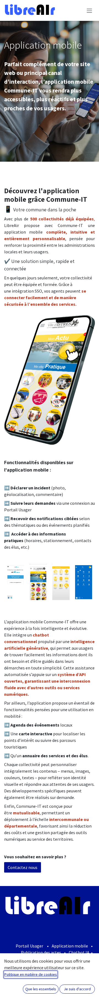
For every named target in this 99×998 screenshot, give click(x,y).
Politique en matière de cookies (30, 974)
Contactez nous (22, 867)
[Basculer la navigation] (89, 10)
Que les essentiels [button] (40, 988)
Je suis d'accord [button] (77, 988)
